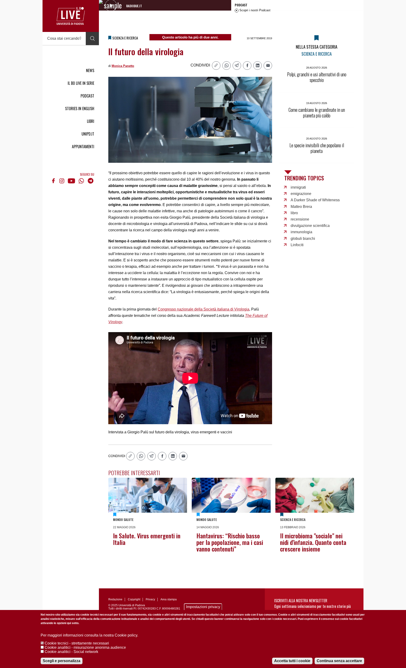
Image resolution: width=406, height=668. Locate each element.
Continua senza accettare (339, 661)
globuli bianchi (303, 239)
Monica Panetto (123, 66)
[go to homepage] (71, 16)
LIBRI (90, 121)
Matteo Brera (301, 207)
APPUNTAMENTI (83, 146)
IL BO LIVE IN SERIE (81, 83)
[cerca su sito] (92, 38)
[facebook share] (247, 65)
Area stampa (168, 599)
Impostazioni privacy (203, 607)
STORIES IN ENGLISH (79, 108)
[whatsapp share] (226, 65)
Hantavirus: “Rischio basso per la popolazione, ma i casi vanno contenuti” (229, 542)
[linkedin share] (257, 65)
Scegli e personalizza (61, 661)
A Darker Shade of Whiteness (315, 200)
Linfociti (297, 245)
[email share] (268, 65)
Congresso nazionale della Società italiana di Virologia (203, 309)
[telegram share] (237, 65)
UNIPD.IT (88, 134)
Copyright (134, 599)
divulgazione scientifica (310, 226)
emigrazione (301, 194)
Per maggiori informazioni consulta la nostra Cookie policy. (89, 635)
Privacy (150, 599)
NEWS (90, 70)
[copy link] (216, 65)
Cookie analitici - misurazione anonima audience (85, 647)
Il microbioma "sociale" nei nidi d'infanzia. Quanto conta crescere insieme (313, 542)
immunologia (301, 232)
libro (294, 213)
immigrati (298, 187)
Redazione (115, 599)
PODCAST (87, 96)
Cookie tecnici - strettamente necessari (77, 643)
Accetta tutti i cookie (292, 661)
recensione (300, 219)
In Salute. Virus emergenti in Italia (146, 539)
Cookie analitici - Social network (71, 652)
